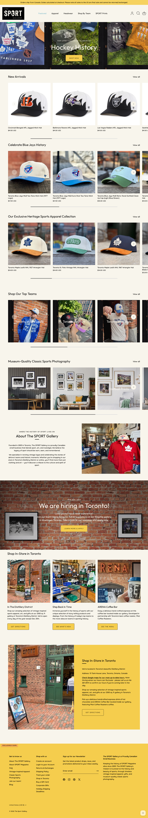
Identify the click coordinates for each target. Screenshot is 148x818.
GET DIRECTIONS (18, 627)
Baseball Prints (74, 389)
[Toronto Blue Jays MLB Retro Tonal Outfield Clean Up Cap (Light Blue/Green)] (118, 172)
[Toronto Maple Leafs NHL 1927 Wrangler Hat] (29, 244)
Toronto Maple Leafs (29, 321)
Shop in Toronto (42, 778)
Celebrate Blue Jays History (27, 145)
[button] (14, 104)
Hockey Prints (29, 389)
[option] (74, 34)
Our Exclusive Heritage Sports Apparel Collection (42, 216)
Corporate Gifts (42, 785)
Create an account (44, 761)
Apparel (55, 13)
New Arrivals (17, 77)
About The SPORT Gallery (19, 761)
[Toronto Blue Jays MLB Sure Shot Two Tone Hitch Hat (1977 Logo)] (74, 172)
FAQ (11, 768)
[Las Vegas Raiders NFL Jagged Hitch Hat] (118, 104)
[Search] (138, 13)
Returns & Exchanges (45, 768)
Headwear (68, 13)
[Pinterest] (74, 779)
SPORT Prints (101, 13)
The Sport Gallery (21, 811)
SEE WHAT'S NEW (63, 627)
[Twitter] (79, 779)
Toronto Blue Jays (119, 321)
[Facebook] (64, 779)
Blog (11, 784)
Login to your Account (45, 764)
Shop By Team (84, 13)
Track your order (43, 775)
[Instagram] (69, 779)
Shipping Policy (42, 771)
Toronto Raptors (74, 321)
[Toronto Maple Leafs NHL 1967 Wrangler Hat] (118, 244)
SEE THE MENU (107, 627)
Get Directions (93, 712)
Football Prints (119, 389)
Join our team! (15, 781)
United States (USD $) (16, 805)
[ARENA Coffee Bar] (119, 581)
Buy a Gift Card (42, 782)
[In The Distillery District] (28, 581)
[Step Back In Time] (74, 581)
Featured (42, 13)
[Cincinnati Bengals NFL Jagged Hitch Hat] (29, 104)
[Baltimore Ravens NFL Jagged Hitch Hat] (74, 104)
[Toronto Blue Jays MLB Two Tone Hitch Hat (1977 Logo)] (29, 172)
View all (136, 77)
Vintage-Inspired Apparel (19, 771)
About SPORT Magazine (19, 764)
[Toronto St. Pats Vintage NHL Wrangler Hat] (74, 244)
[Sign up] (97, 771)
